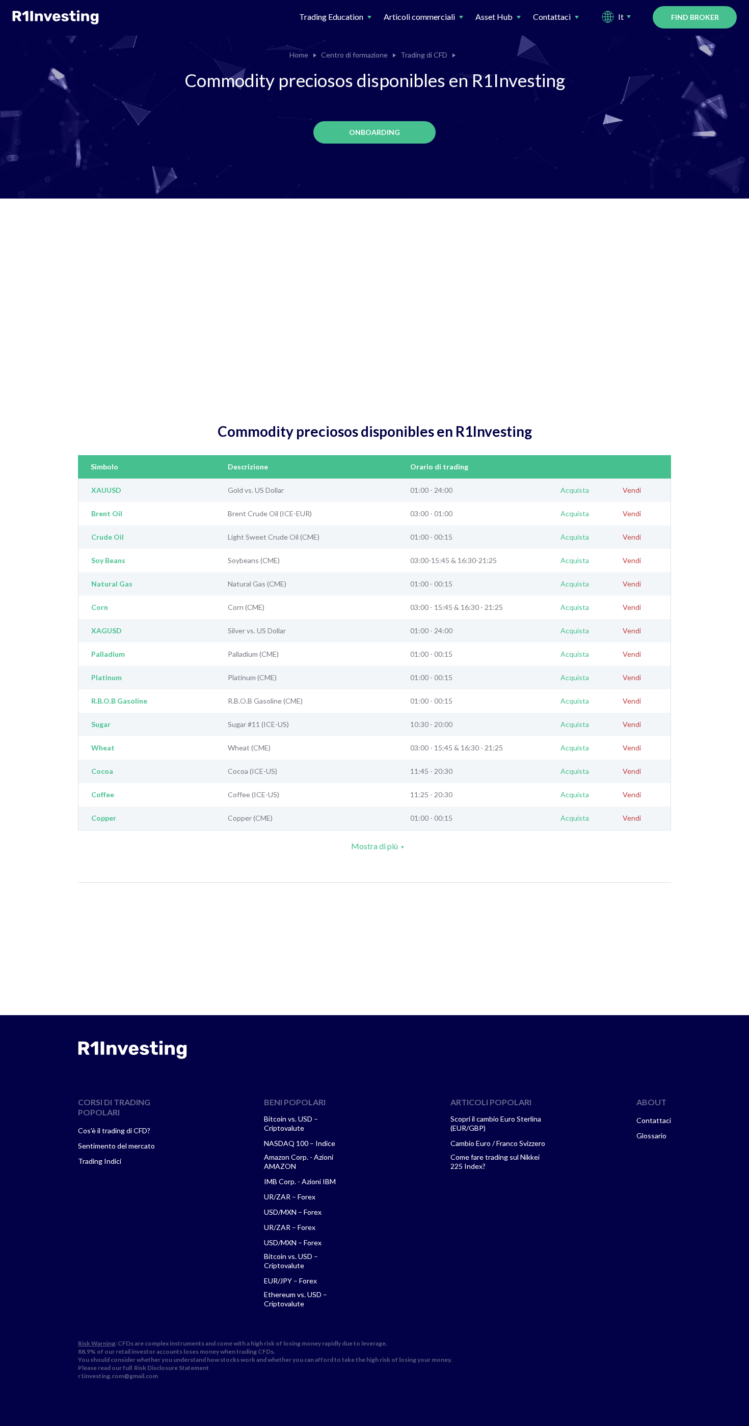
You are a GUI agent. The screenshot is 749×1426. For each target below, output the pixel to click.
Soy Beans (108, 560)
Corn (99, 607)
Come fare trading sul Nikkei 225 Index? (495, 1161)
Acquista (574, 490)
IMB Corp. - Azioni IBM (300, 1181)
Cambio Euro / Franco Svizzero (497, 1143)
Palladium (108, 654)
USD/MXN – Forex (293, 1212)
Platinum (106, 678)
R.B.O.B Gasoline (119, 701)
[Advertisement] (374, 326)
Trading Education (331, 16)
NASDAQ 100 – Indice (299, 1143)
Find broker (695, 17)
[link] (132, 1050)
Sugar (101, 724)
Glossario (651, 1135)
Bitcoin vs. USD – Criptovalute (291, 1123)
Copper (103, 818)
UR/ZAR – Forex (289, 1196)
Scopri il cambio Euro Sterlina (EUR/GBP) (495, 1123)
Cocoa (102, 771)
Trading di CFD (423, 55)
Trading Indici (99, 1161)
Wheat (103, 748)
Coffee (102, 795)
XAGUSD (106, 631)
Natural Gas (111, 584)
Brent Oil (106, 514)
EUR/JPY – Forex (290, 1280)
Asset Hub (494, 16)
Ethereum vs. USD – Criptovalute (295, 1299)
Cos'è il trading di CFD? (114, 1130)
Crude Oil (107, 537)
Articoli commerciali (419, 16)
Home (298, 55)
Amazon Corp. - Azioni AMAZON (298, 1161)
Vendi (632, 490)
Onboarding (374, 132)
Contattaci (552, 16)
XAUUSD (106, 490)
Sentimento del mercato (116, 1145)
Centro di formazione (354, 55)
